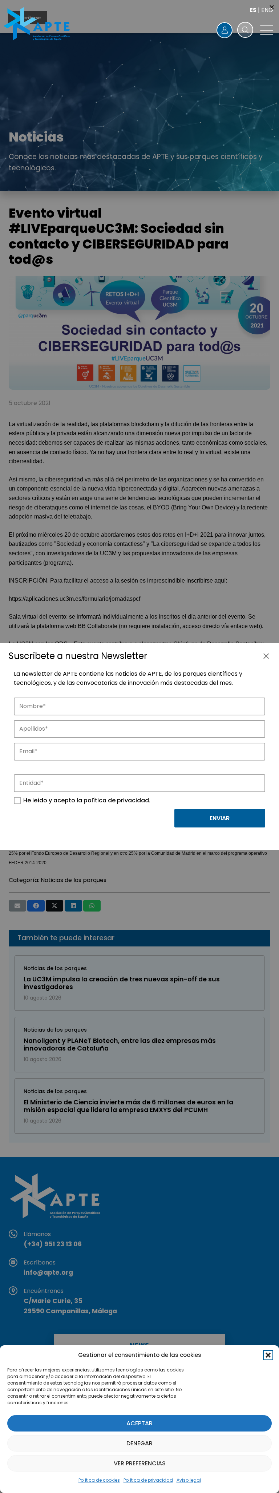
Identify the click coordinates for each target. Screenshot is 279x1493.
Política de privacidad (148, 1480)
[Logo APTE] (37, 25)
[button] (268, 1355)
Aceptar (139, 1423)
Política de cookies (99, 1480)
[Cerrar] (266, 656)
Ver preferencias (140, 1463)
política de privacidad (116, 800)
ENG (267, 10)
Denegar (139, 1443)
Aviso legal (189, 1480)
